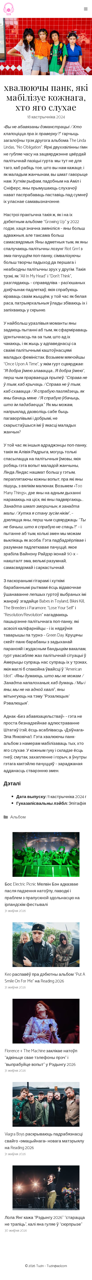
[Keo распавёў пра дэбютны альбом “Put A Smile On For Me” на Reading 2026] (46, 963)
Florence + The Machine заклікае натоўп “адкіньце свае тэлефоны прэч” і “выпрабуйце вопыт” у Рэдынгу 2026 (41, 1058)
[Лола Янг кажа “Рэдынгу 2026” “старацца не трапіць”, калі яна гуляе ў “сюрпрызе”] (46, 1206)
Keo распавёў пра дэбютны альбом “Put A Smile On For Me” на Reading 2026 (45, 978)
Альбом (18, 817)
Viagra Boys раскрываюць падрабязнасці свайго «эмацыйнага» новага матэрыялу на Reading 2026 (44, 1141)
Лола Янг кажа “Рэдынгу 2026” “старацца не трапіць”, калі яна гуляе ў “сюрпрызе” (45, 1221)
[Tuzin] (8, 9)
